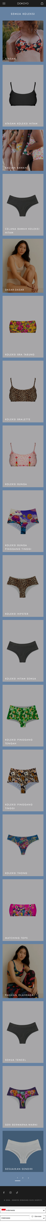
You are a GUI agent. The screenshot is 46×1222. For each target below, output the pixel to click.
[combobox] (23, 1210)
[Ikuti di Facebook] (4, 1192)
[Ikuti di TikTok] (17, 1192)
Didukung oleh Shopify (31, 1200)
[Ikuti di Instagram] (10, 1192)
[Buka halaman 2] (28, 1178)
